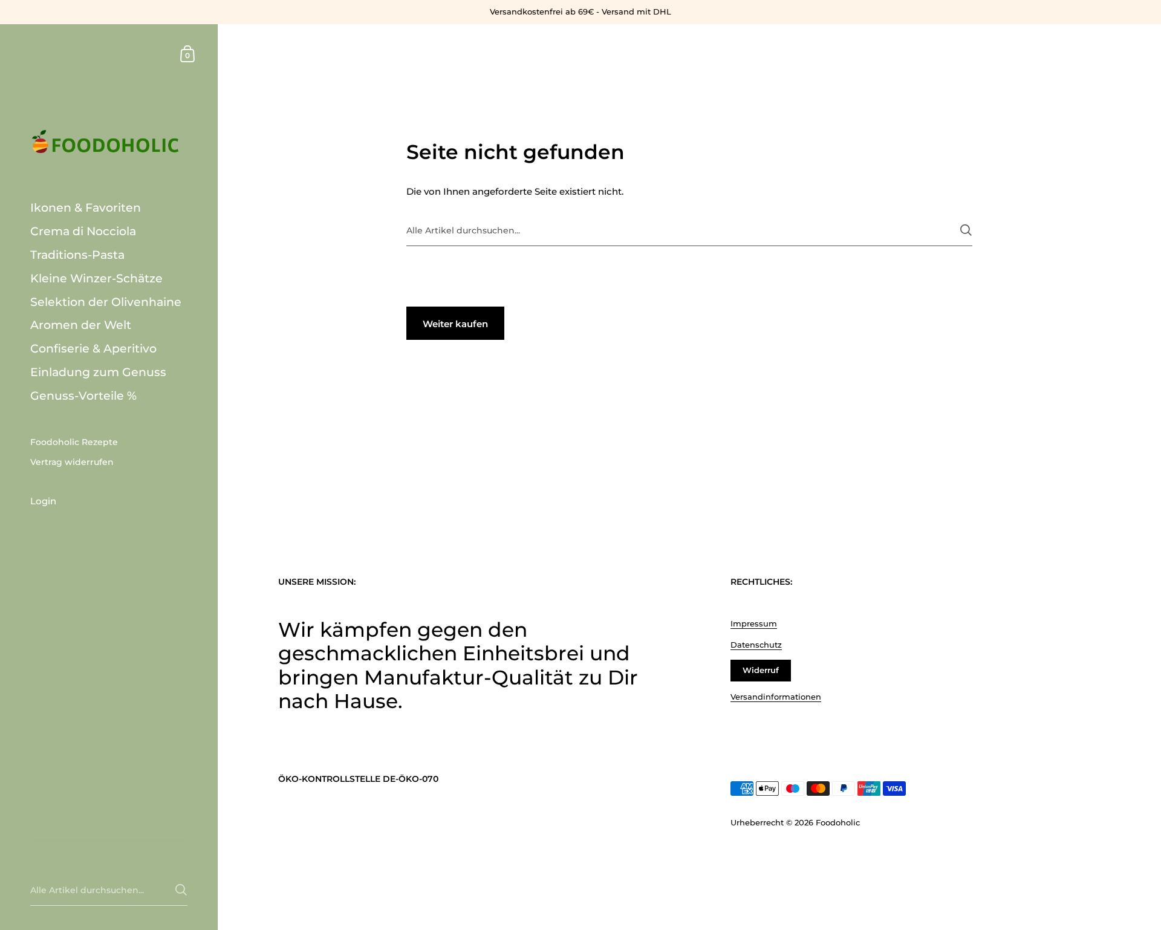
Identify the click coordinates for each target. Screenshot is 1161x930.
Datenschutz (756, 644)
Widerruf (761, 670)
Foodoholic (838, 822)
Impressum (753, 623)
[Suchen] (966, 230)
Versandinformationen (775, 696)
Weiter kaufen (455, 324)
